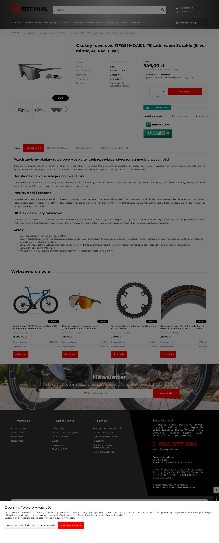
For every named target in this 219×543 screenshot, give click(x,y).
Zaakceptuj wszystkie (70, 525)
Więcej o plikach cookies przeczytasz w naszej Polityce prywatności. (40, 517)
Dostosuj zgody (47, 525)
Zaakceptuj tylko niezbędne (21, 525)
